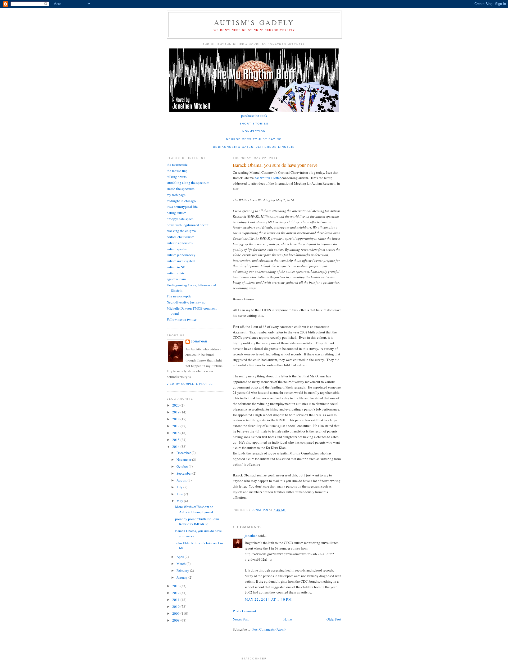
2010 (176, 606)
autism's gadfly (254, 22)
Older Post (333, 619)
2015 (176, 439)
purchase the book (254, 115)
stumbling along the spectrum (188, 182)
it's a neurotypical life (182, 206)
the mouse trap (177, 170)
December (184, 452)
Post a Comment (244, 611)
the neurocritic (177, 164)
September (184, 473)
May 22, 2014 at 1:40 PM (268, 599)
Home (287, 619)
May (180, 500)
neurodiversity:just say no (254, 139)
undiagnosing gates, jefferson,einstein (254, 146)
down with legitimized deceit (187, 224)
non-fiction (253, 131)
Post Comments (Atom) (268, 629)
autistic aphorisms (180, 242)
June (180, 494)
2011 (176, 599)
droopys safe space (180, 218)
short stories (253, 123)
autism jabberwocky (181, 254)
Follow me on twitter (181, 319)
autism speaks (177, 249)
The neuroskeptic (179, 296)
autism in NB (176, 267)
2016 (176, 432)
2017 (176, 425)
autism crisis (175, 273)
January (182, 577)
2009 (176, 613)
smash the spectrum (180, 188)
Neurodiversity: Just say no (186, 302)
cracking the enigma (181, 230)
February (183, 570)
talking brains (177, 176)
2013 (176, 585)
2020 (176, 405)
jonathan (251, 535)
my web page (176, 194)
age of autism (176, 278)
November (184, 459)
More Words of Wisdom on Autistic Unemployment (194, 509)
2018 (176, 419)
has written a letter (268, 177)
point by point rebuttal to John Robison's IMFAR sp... (197, 521)
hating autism (176, 212)
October (182, 466)
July (179, 487)
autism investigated (181, 260)
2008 (176, 620)
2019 (176, 412)
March (181, 563)
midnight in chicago (181, 200)
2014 (176, 446)
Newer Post (241, 619)
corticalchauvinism (180, 236)
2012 (176, 592)
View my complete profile (190, 383)
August (182, 480)
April (180, 556)
